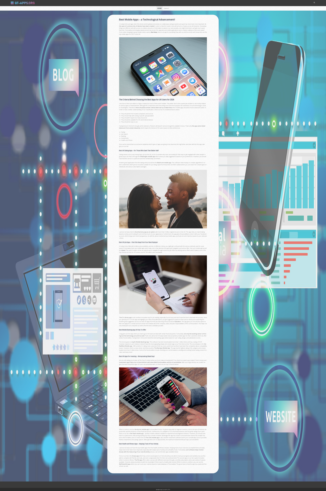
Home (159, 8)
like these (154, 32)
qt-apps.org (159, 489)
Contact (166, 8)
